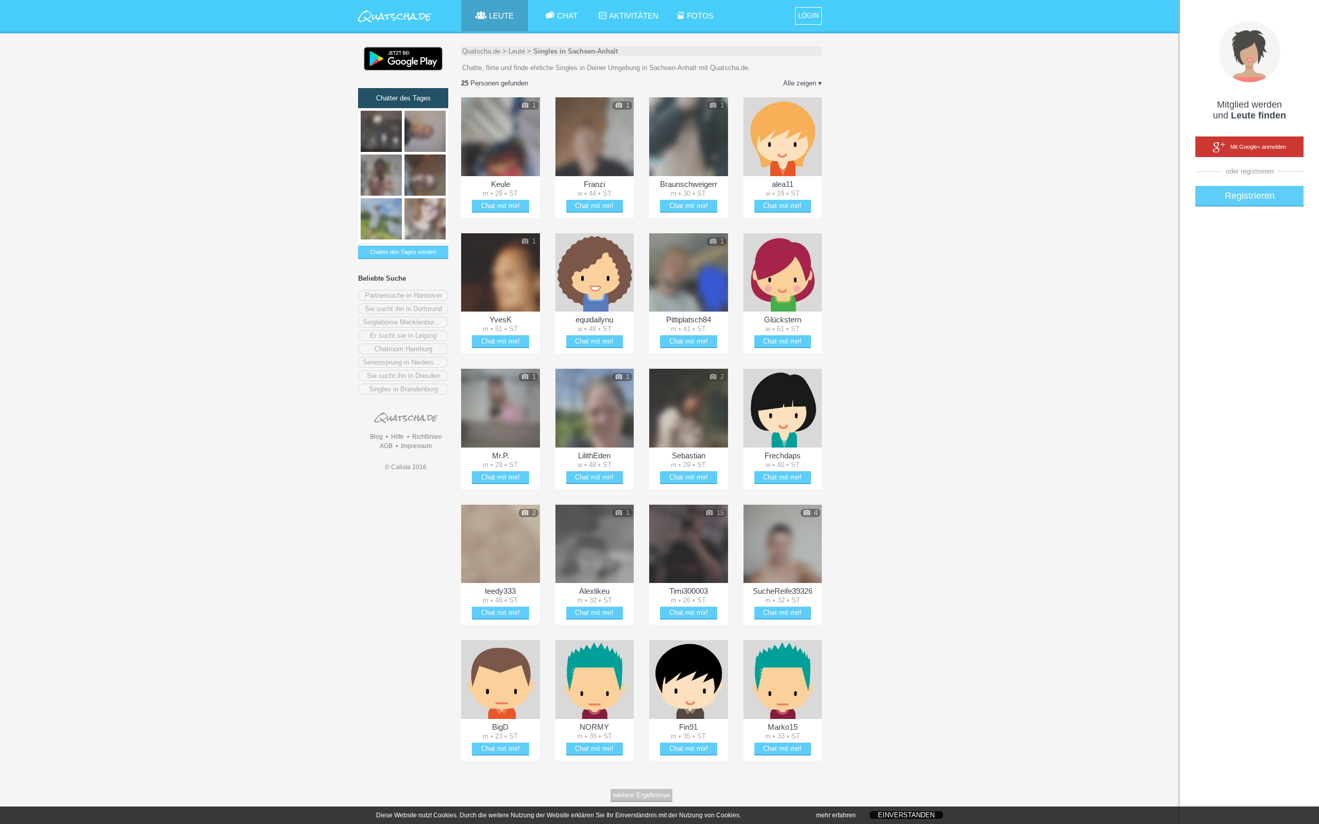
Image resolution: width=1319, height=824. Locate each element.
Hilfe (397, 436)
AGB (386, 446)
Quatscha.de (481, 51)
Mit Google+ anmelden (1258, 147)
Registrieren (1250, 196)
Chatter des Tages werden (403, 252)
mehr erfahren (836, 815)
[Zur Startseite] (395, 23)
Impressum (416, 446)
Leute (517, 51)
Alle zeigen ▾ (802, 83)
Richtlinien (427, 436)
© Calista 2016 (406, 467)
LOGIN (808, 16)
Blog (376, 436)
